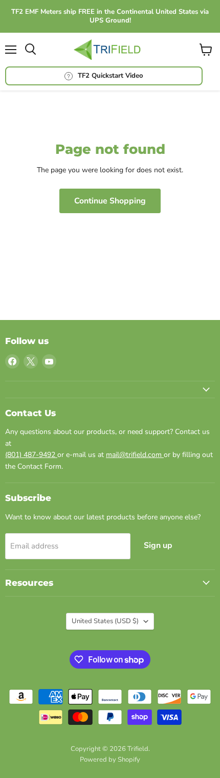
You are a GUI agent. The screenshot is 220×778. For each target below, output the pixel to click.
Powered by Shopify (110, 759)
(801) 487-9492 (31, 455)
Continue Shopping (110, 201)
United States (105, 621)
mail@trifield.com (135, 455)
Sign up (158, 545)
